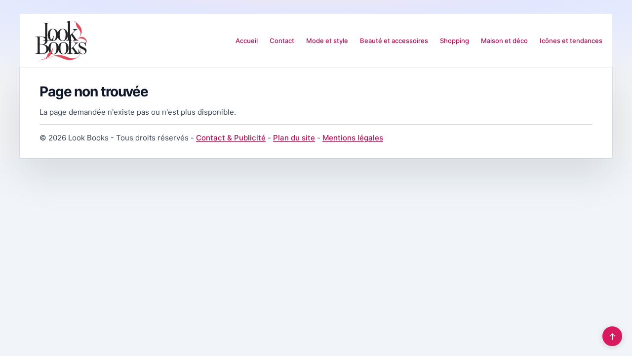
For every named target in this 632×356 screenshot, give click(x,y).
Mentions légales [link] (352, 137)
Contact (282, 40)
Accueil (247, 40)
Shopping (454, 40)
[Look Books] (61, 40)
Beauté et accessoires (394, 40)
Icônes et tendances (571, 40)
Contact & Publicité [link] (231, 137)
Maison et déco (504, 40)
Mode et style (327, 40)
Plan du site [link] (294, 137)
